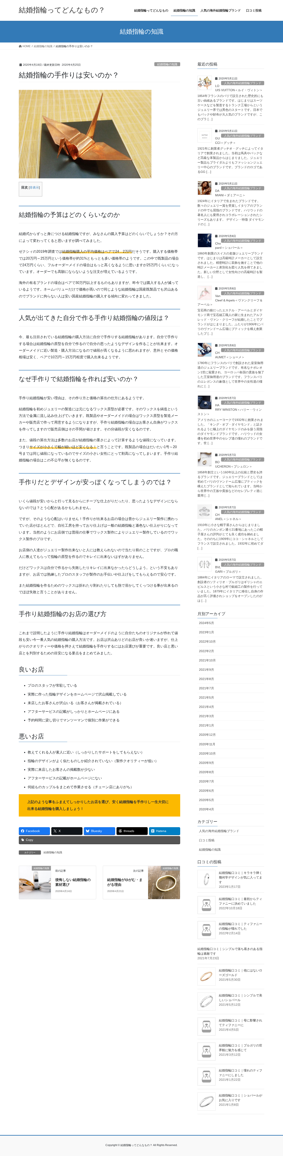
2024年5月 (206, 623)
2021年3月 (206, 716)
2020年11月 (207, 744)
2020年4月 (206, 809)
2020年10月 (207, 753)
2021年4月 (206, 707)
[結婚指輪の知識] (35, 882)
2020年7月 (206, 781)
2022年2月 (206, 651)
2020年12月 (207, 734)
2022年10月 (207, 641)
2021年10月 (207, 660)
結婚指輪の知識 (167, 64)
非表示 (34, 187)
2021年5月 (206, 697)
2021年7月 (206, 688)
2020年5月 (206, 800)
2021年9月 (206, 669)
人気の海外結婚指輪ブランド (242, 83)
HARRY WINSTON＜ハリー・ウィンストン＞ (229, 409)
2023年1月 (206, 632)
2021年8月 (206, 679)
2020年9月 (206, 763)
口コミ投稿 (206, 840)
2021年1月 (206, 725)
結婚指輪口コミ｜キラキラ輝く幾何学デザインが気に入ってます (240, 877)
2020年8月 (206, 772)
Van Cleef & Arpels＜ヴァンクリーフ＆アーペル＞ (230, 300)
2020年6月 (206, 790)
